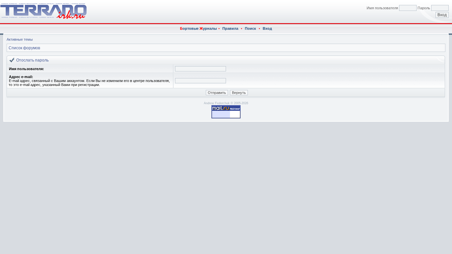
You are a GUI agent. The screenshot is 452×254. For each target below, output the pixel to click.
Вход (267, 28)
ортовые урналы (198, 28)
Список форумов (24, 48)
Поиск (250, 28)
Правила (230, 28)
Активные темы (20, 39)
